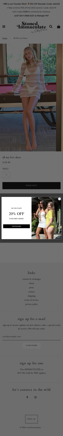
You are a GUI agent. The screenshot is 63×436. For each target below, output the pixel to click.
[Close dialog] (59, 198)
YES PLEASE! (16, 226)
